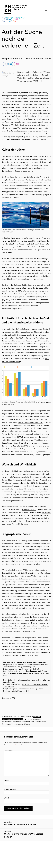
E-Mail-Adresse (10, 789)
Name (7, 780)
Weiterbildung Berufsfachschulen (32, 78)
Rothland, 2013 (22, 350)
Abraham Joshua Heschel (13, 638)
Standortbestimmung (10, 724)
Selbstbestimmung (23, 125)
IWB (32, 721)
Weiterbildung (24, 724)
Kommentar (9, 750)
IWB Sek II (37, 81)
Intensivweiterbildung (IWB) (30, 422)
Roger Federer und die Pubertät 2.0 (23, 690)
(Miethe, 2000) (29, 509)
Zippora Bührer (25, 717)
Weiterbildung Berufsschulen (12, 719)
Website (7, 798)
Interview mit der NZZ (11, 437)
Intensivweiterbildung (21, 721)
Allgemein (36, 717)
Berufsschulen (7, 721)
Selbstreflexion (40, 721)
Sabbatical (10, 183)
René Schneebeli (35, 72)
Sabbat (12, 159)
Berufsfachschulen (34, 719)
